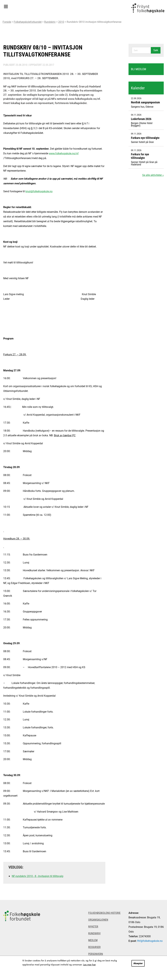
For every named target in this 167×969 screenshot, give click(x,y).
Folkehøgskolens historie (104, 912)
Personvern (95, 953)
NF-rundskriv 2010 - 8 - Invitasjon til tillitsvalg (37, 876)
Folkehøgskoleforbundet (28, 21)
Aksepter (138, 963)
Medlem (93, 940)
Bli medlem (138, 69)
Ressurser (94, 947)
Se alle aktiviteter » (153, 175)
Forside (7, 21)
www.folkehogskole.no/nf (64, 153)
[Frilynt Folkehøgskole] (147, 8)
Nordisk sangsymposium (145, 102)
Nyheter (93, 926)
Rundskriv (50, 21)
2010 (61, 21)
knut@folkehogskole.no (39, 191)
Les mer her (89, 964)
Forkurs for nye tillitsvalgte (140, 156)
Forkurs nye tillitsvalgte (145, 138)
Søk (155, 50)
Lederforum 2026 (141, 119)
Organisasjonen (98, 919)
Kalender (138, 88)
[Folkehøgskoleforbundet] (21, 934)
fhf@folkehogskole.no (150, 940)
